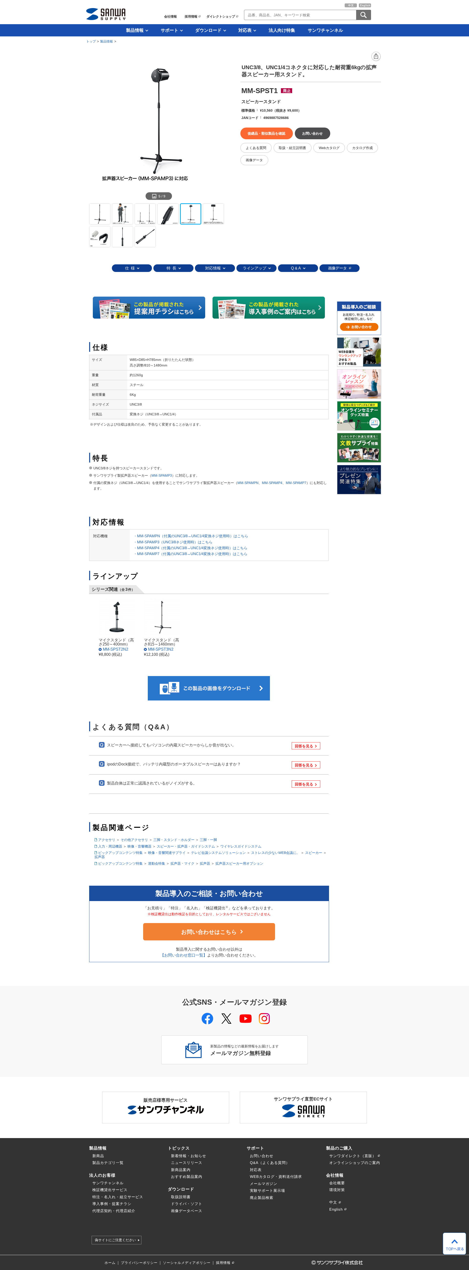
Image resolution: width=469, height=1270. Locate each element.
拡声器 (100, 857)
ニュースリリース (186, 1163)
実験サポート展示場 (267, 1190)
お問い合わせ (261, 1156)
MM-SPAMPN (247, 483)
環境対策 (337, 1190)
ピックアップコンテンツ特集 (120, 853)
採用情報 (191, 16)
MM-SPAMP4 (272, 483)
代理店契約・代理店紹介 (113, 1211)
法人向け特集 (282, 30)
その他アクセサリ (134, 840)
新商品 (98, 1156)
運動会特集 (156, 863)
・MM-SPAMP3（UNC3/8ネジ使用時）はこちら (173, 542)
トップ (91, 41)
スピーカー (313, 853)
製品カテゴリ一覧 (108, 1163)
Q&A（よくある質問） (270, 1163)
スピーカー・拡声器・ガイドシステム (186, 846)
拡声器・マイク (182, 863)
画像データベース (186, 1211)
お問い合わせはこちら (209, 932)
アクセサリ (106, 840)
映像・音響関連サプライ (167, 853)
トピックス (179, 1148)
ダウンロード (208, 30)
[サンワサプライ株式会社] (105, 14)
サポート (169, 30)
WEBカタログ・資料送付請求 (276, 1176)
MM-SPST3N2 (160, 649)
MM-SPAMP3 (161, 475)
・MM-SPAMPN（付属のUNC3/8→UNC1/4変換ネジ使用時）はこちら (190, 536)
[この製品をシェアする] (376, 57)
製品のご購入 (339, 1148)
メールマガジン (263, 1184)
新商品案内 (181, 1170)
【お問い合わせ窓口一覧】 (183, 955)
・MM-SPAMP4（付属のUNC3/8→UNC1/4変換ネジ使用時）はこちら (190, 548)
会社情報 (170, 16)
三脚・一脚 (208, 840)
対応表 (245, 30)
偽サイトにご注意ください (115, 1240)
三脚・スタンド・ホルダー (173, 840)
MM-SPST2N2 (115, 649)
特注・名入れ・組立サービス (117, 1197)
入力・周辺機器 (110, 846)
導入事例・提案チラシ (111, 1204)
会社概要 (337, 1183)
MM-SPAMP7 (296, 483)
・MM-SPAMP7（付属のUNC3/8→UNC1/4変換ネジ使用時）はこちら (190, 554)
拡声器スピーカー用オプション (239, 863)
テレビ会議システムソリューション (218, 853)
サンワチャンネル (325, 30)
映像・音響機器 (139, 846)
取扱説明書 (181, 1197)
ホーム (110, 1263)
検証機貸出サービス (110, 1190)
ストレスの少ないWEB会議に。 (275, 853)
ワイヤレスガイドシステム (240, 846)
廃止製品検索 (261, 1197)
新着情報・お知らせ (188, 1156)
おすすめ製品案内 (186, 1176)
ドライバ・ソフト (186, 1204)
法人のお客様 (102, 1175)
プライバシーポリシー (139, 1263)
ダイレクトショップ (220, 16)
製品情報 (135, 30)
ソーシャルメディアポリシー (187, 1263)
